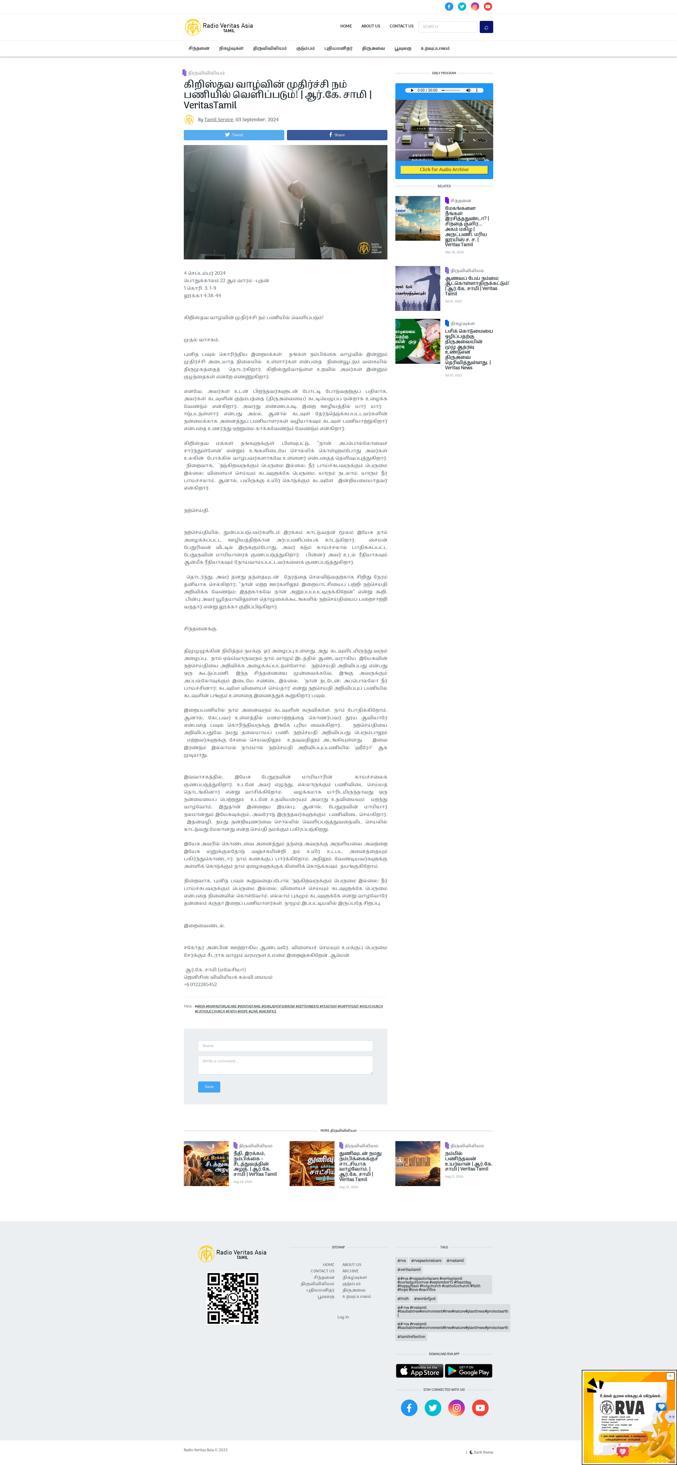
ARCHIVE (350, 1271)
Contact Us (402, 26)
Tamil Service (218, 120)
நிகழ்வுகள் (231, 48)
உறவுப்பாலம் (435, 48)
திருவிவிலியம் (270, 48)
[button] (234, 135)
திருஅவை (373, 48)
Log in (343, 1317)
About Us (371, 26)
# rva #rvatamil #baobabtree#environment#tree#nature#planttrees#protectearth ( (452, 1311)
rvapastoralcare (427, 1261)
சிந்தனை (199, 48)
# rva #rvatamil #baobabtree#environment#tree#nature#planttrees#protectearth (452, 1326)
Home (346, 26)
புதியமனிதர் (338, 48)
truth (404, 1299)
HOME (329, 1265)
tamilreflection (412, 1337)
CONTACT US (323, 1271)
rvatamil (457, 1261)
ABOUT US (351, 1265)
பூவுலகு (403, 48)
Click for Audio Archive (444, 170)
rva (403, 1261)
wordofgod (426, 1299)
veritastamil (410, 1270)
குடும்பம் (305, 48)
